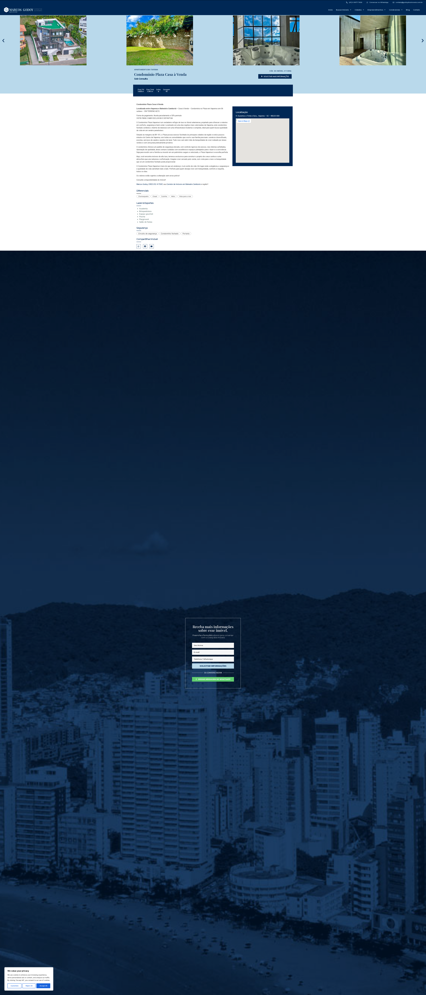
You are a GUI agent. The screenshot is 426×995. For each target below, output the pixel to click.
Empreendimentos (375, 10)
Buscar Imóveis (342, 10)
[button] (3, 40)
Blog (408, 10)
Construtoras (394, 10)
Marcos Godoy (142, 184)
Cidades (358, 10)
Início (330, 10)
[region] (28, 979)
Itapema (154, 70)
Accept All (43, 986)
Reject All (29, 986)
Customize (14, 986)
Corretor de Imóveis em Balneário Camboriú (183, 184)
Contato (416, 10)
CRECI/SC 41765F (155, 184)
